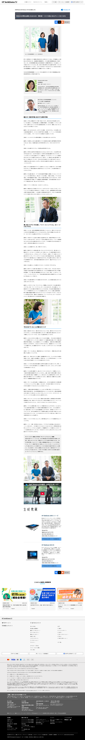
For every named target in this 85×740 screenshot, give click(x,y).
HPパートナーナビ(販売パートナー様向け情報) (56, 720)
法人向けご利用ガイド (70, 696)
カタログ (23, 730)
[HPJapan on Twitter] (68, 719)
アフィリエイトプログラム (26, 713)
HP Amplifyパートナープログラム (56, 722)
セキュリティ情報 (39, 723)
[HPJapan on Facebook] (67, 719)
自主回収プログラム (11, 734)
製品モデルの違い (59, 697)
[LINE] (65, 719)
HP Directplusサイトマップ (37, 713)
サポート (37, 717)
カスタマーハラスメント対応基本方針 (40, 734)
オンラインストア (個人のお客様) (28, 719)
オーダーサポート (15, 706)
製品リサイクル (18, 734)
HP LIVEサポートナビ (55, 702)
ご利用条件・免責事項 (53, 734)
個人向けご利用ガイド (61, 696)
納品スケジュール (10, 713)
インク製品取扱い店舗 (26, 729)
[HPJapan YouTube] (70, 719)
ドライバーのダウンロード (41, 719)
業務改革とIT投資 (6, 603)
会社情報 (8, 717)
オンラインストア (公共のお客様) (28, 722)
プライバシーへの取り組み (27, 734)
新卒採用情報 (9, 726)
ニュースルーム (10, 722)
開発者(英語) (52, 723)
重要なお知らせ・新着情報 (12, 723)
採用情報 (8, 725)
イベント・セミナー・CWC (12, 728)
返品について (17, 713)
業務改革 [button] (13, 608)
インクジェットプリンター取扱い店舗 (28, 727)
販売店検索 (24, 723)
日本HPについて (10, 719)
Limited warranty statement (69, 734)
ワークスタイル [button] (6, 608)
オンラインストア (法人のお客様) (28, 721)
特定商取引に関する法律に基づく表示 (50, 713)
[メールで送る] (62, 21)
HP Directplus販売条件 (62, 713)
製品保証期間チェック (40, 722)
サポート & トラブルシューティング (42, 721)
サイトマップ (60, 734)
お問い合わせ (9, 721)
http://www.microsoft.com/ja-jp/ (70, 687)
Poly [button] (60, 608)
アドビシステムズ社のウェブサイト (31, 690)
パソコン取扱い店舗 (25, 725)
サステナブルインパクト (11, 729)
